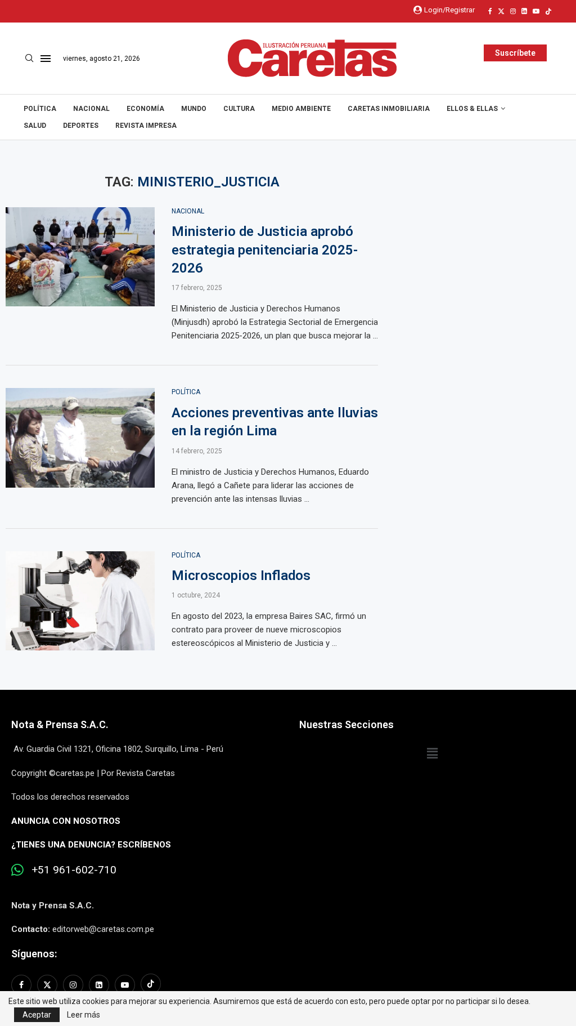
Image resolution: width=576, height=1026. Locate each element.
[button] (432, 753)
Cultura (239, 109)
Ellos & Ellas (472, 109)
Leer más (83, 1015)
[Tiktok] (548, 11)
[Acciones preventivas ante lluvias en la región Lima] (80, 438)
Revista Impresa (146, 126)
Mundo (193, 109)
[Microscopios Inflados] (80, 601)
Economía (145, 109)
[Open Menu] (45, 58)
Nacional (91, 109)
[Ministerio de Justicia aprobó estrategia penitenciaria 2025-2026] (80, 257)
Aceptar (36, 1014)
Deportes (80, 126)
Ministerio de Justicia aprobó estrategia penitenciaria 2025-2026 (265, 250)
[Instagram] (513, 11)
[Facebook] (490, 11)
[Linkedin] (524, 11)
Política (40, 109)
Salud (35, 126)
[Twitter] (501, 11)
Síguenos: (34, 954)
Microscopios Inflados (241, 575)
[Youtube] (536, 11)
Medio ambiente (301, 109)
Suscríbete (515, 52)
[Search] (29, 58)
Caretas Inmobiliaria (389, 109)
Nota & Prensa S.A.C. (60, 724)
